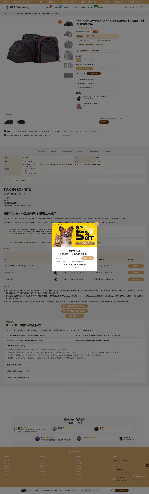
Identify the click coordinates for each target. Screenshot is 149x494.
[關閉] (97, 224)
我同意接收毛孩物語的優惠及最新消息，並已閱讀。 (71, 262)
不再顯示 (76, 267)
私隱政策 (82, 262)
